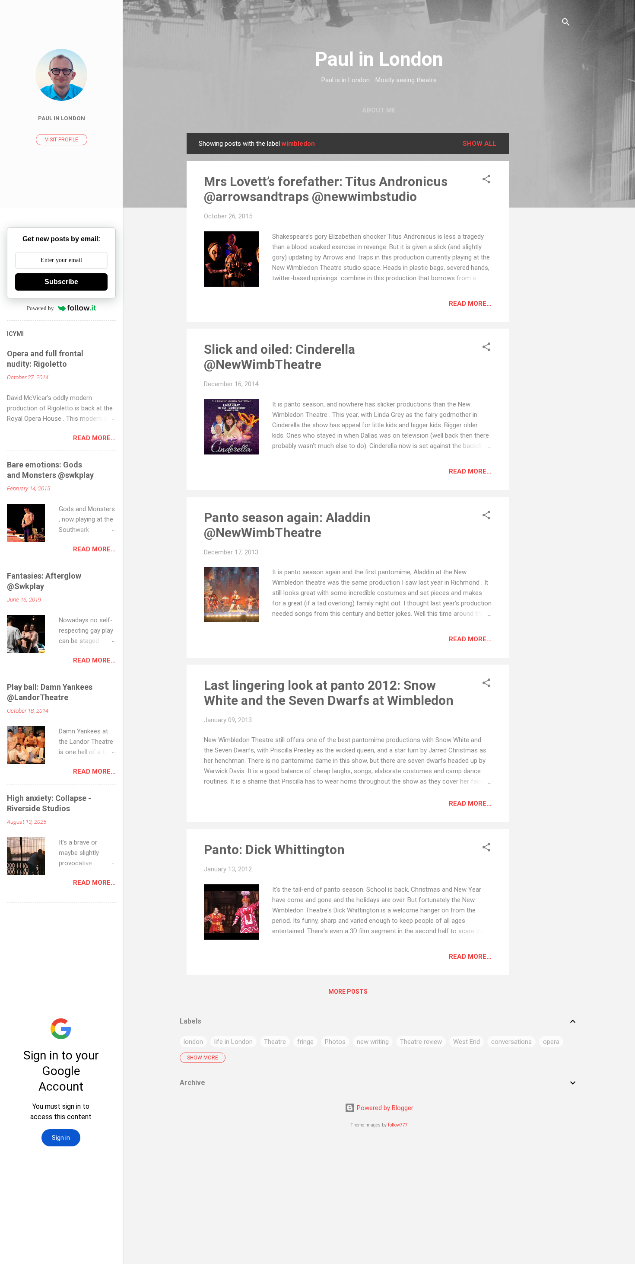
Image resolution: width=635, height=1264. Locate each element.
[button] (486, 180)
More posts (348, 991)
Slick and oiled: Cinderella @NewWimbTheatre (279, 357)
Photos (335, 1042)
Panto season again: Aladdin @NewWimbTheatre (287, 525)
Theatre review (421, 1042)
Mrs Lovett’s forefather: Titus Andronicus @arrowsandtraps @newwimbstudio (326, 189)
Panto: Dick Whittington (274, 849)
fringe (305, 1042)
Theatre (275, 1042)
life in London (233, 1042)
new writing (373, 1042)
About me (379, 110)
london (193, 1042)
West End (466, 1042)
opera (551, 1042)
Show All (480, 143)
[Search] (566, 23)
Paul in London (379, 59)
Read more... (470, 303)
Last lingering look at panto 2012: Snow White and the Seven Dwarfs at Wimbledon (329, 693)
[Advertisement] (543, 263)
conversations (511, 1042)
